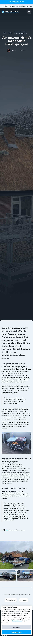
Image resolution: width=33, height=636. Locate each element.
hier (7, 530)
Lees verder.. (16, 2)
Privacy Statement (17, 621)
